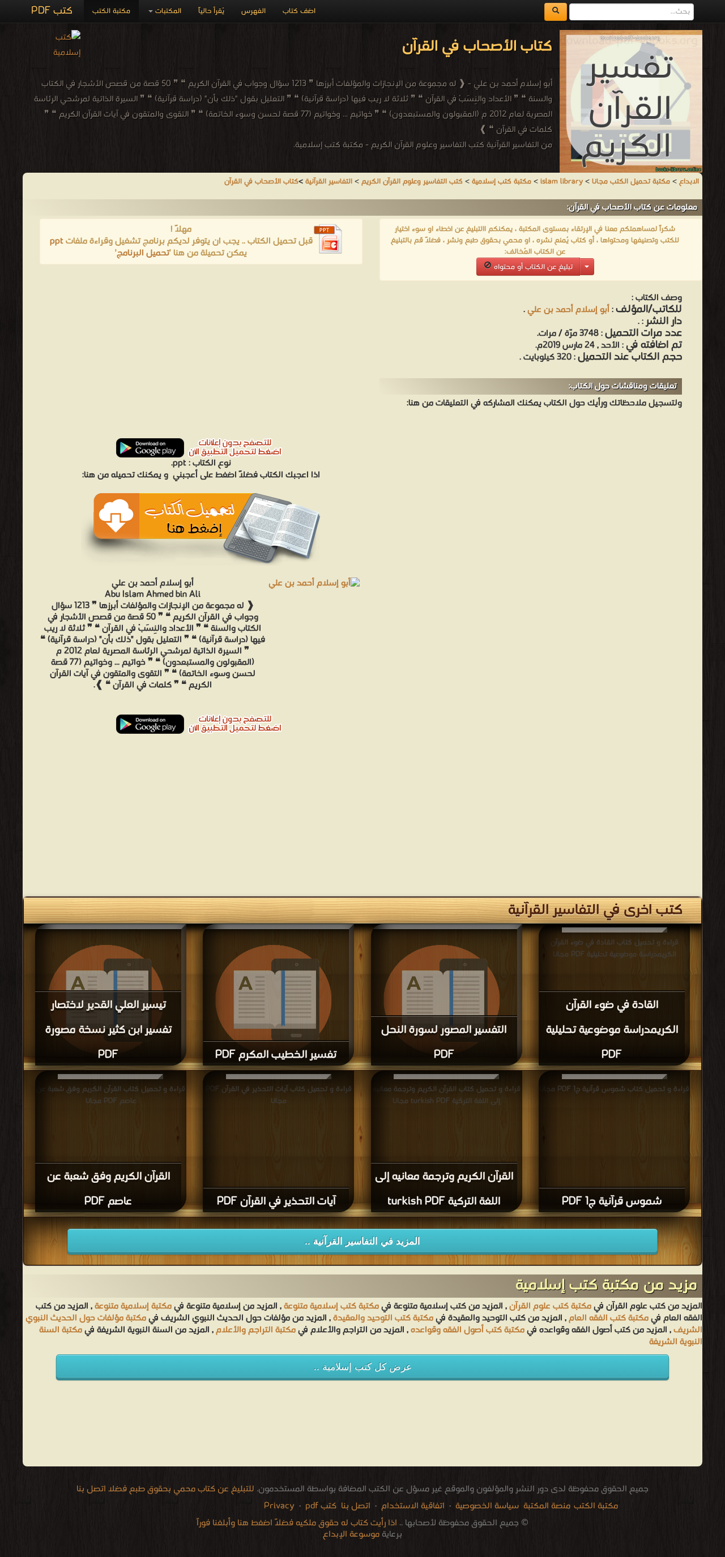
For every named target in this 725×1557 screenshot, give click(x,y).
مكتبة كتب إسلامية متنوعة (331, 1306)
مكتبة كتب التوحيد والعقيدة (383, 1318)
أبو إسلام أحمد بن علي (568, 310)
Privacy (279, 1506)
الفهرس (253, 11)
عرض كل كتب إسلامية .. (363, 1367)
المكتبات (167, 11)
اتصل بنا (354, 1506)
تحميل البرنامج (143, 253)
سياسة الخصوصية (487, 1506)
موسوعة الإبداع (351, 1534)
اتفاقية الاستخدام (412, 1506)
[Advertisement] (201, 355)
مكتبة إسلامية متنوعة (133, 1306)
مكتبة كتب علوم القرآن (550, 1306)
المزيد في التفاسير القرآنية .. (362, 1241)
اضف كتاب (299, 11)
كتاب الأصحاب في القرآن (261, 181)
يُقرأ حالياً (211, 11)
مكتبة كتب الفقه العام (609, 1318)
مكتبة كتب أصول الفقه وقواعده (467, 1330)
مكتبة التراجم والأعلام (256, 1330)
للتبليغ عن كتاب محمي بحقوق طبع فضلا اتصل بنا (165, 1489)
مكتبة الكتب (111, 11)
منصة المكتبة (546, 1506)
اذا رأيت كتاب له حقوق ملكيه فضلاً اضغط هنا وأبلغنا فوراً (297, 1523)
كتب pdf (320, 1506)
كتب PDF (51, 11)
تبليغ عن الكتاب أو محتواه (532, 266)
